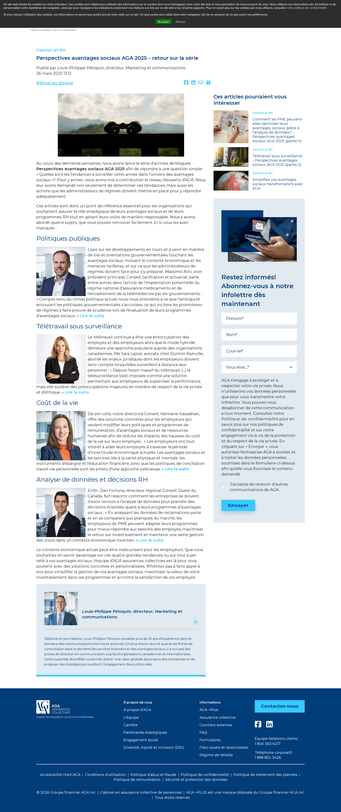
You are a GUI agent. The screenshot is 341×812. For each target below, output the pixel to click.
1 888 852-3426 (268, 757)
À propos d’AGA (137, 710)
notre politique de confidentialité (306, 8)
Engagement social (141, 740)
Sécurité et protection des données (196, 779)
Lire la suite (177, 469)
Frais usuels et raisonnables (224, 747)
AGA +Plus (209, 710)
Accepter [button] (163, 22)
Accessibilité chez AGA (60, 775)
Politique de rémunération (137, 779)
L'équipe (131, 717)
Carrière (131, 725)
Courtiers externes (216, 725)
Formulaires (210, 740)
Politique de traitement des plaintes (265, 775)
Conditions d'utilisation (105, 775)
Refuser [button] (180, 22)
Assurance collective (218, 717)
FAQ (203, 732)
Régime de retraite (216, 755)
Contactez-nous (279, 706)
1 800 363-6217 (267, 744)
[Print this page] (208, 83)
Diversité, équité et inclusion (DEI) (154, 747)
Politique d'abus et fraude (153, 775)
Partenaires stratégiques (145, 732)
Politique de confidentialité (249, 419)
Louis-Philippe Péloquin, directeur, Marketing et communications (121, 67)
